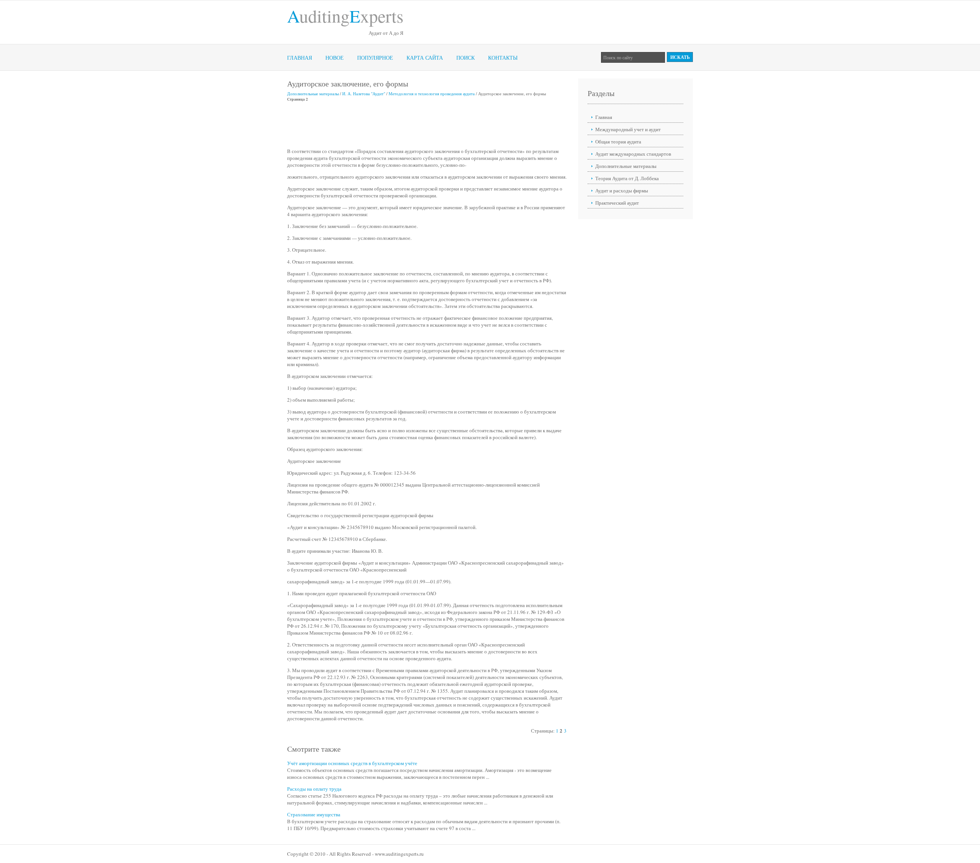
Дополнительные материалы (313, 93)
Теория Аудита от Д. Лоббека (627, 178)
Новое (334, 57)
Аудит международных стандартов (633, 153)
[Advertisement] (426, 124)
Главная (299, 57)
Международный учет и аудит (628, 129)
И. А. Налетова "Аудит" (363, 93)
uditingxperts (345, 16)
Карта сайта (425, 57)
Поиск (465, 57)
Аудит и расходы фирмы (621, 190)
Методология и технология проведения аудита (432, 93)
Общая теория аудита (618, 141)
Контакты (503, 57)
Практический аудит (617, 202)
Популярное (375, 57)
